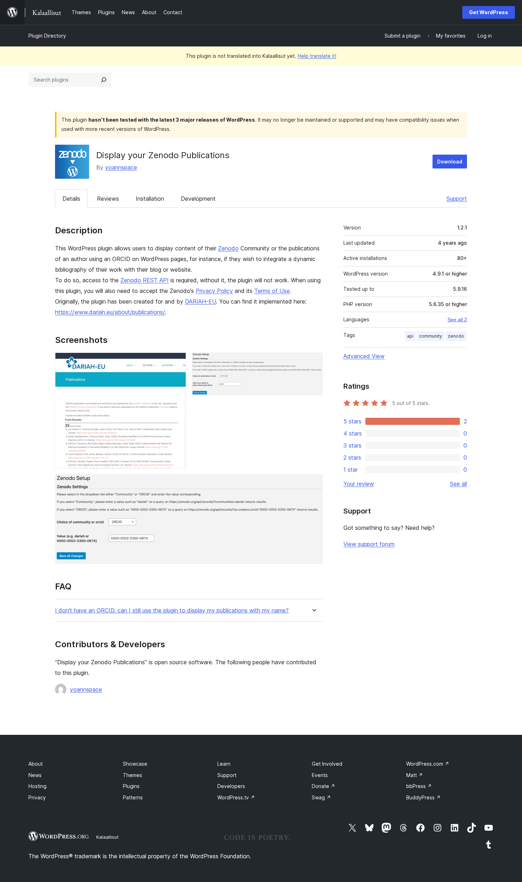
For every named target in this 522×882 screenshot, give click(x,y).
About (35, 764)
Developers (231, 786)
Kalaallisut (107, 837)
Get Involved (327, 764)
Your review (358, 483)
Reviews (108, 198)
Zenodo (228, 248)
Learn (223, 764)
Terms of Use (272, 290)
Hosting (37, 786)
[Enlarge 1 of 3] (176, 362)
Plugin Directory (47, 36)
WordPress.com (427, 764)
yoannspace (121, 167)
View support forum (369, 544)
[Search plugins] (104, 80)
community (430, 336)
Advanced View (364, 356)
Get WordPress (488, 12)
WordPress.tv (236, 797)
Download (449, 162)
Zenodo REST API (144, 280)
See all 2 (457, 319)
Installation (150, 198)
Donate (323, 786)
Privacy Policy (214, 290)
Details (71, 198)
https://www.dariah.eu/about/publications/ (110, 312)
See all (458, 483)
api (410, 336)
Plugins (131, 786)
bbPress (419, 786)
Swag (321, 797)
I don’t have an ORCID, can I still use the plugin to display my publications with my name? (172, 610)
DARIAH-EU (200, 301)
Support (456, 198)
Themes (132, 775)
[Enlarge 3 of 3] (313, 483)
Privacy (37, 797)
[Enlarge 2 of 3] (313, 362)
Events (320, 775)
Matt (414, 775)
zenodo (456, 336)
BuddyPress (423, 797)
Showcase (135, 764)
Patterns (133, 797)
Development (198, 198)
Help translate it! (317, 56)
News (35, 775)
